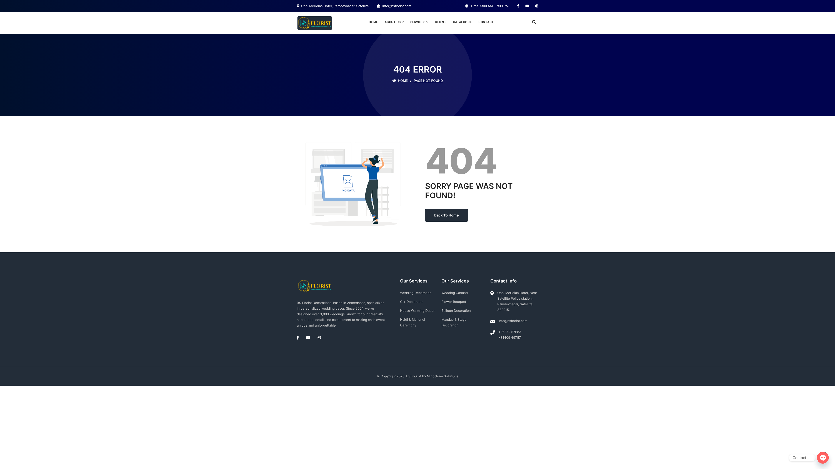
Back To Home (446, 215)
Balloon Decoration (456, 311)
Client (440, 22)
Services (417, 22)
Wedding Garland (454, 293)
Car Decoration (411, 302)
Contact (486, 22)
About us (393, 22)
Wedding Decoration (415, 293)
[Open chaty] (823, 458)
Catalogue (462, 22)
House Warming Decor (417, 311)
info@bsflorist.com (512, 321)
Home (373, 22)
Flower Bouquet (453, 302)
